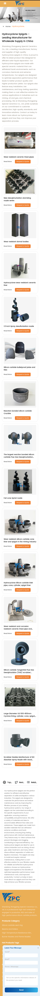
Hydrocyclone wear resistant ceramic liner (20, 284)
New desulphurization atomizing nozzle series (17, 199)
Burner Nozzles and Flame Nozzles (16, 936)
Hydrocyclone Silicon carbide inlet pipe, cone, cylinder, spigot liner (18, 584)
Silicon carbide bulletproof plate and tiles (19, 368)
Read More (8, 161)
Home (8, 26)
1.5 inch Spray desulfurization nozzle (19, 326)
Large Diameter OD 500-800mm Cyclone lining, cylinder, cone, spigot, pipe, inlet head (19, 716)
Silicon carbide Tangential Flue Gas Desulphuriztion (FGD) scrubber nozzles (19, 672)
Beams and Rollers (10, 929)
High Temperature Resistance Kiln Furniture (16, 933)
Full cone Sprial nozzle (13, 498)
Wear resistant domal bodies (16, 241)
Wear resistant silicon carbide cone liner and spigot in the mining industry (20, 540)
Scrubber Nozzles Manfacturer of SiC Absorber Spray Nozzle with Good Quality (19, 760)
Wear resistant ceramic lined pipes (19, 157)
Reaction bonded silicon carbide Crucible (18, 412)
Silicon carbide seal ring (12, 925)
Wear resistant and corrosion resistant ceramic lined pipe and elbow (18, 629)
